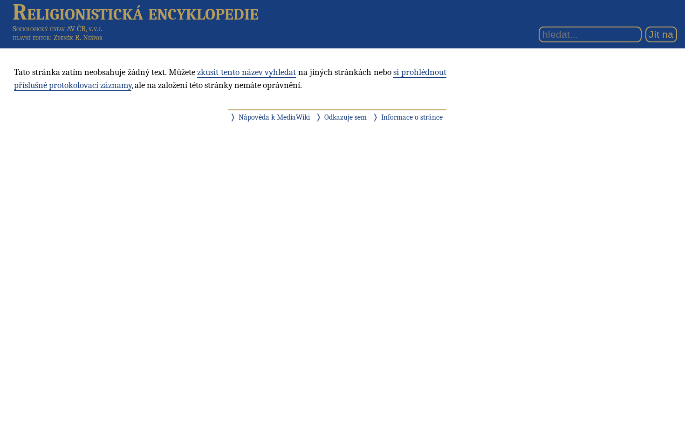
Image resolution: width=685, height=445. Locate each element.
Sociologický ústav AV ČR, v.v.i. (58, 28)
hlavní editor (31, 38)
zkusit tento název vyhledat (246, 72)
